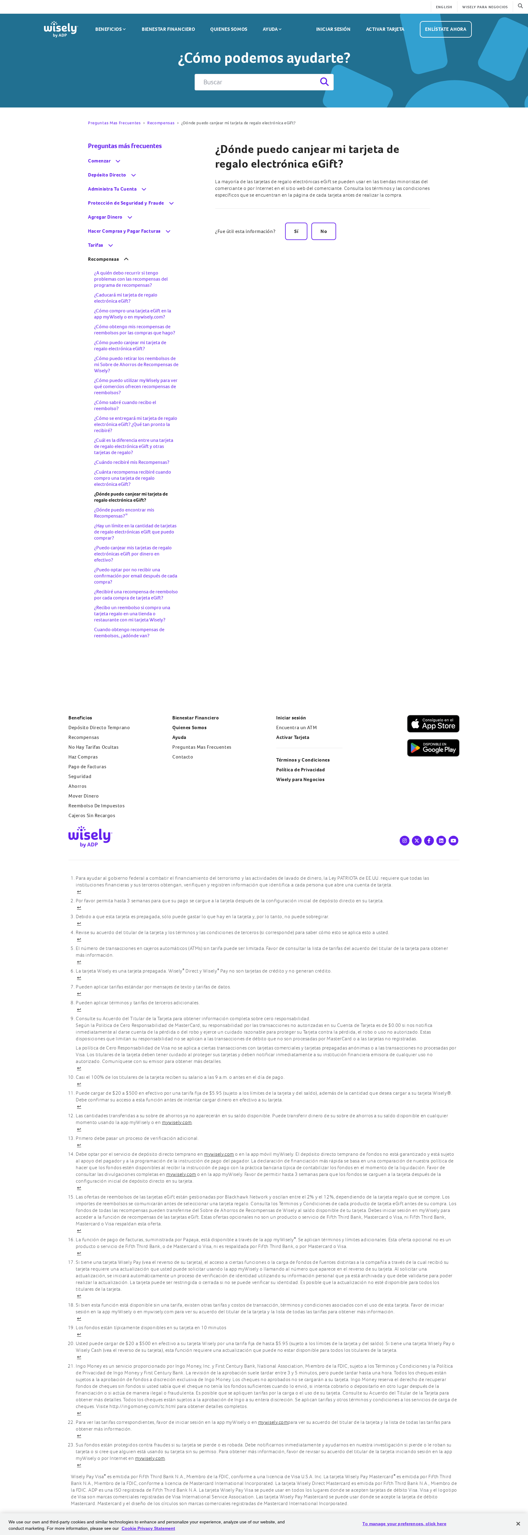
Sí (296, 231)
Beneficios (108, 29)
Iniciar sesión (333, 29)
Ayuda (270, 29)
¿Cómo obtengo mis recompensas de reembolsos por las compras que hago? (134, 329)
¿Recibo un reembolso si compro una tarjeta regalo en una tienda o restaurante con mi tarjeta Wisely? (132, 613)
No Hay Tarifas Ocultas (93, 747)
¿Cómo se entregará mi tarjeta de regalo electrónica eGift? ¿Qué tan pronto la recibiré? (135, 424)
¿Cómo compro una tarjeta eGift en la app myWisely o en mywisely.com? (132, 313)
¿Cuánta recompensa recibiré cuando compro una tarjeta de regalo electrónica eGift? (132, 478)
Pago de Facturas (87, 766)
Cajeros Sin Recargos (91, 815)
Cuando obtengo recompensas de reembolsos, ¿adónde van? (129, 632)
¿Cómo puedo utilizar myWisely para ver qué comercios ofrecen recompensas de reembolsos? (136, 386)
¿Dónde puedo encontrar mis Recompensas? (124, 513)
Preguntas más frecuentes (125, 146)
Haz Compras (83, 757)
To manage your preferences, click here (404, 1523)
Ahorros (77, 786)
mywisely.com (177, 1122)
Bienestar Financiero (168, 29)
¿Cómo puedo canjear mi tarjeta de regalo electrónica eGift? (130, 345)
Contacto (182, 757)
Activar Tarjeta (385, 29)
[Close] (518, 1523)
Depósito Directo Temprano (99, 727)
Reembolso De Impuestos (96, 805)
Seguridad (79, 776)
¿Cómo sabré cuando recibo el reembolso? (125, 405)
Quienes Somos (228, 29)
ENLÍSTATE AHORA (446, 29)
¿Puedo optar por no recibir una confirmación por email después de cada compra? (135, 575)
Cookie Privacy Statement (148, 1528)
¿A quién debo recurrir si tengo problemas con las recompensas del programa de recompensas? (131, 279)
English (444, 7)
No (324, 231)
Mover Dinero (83, 796)
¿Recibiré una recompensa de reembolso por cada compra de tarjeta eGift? (136, 594)
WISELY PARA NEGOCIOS (485, 7)
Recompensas (161, 123)
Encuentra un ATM (296, 727)
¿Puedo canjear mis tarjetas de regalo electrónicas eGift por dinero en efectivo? (133, 553)
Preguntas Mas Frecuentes (114, 123)
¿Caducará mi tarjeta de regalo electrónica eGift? (125, 298)
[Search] (324, 82)
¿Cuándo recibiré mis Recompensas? (131, 462)
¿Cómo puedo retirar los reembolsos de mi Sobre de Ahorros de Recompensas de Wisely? (136, 364)
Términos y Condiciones (303, 760)
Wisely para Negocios (300, 779)
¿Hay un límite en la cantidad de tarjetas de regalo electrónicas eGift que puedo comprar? (135, 531)
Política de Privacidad (300, 769)
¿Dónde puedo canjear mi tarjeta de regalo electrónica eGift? (307, 156)
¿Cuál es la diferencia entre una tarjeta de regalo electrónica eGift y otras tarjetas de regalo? (133, 446)
